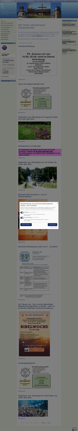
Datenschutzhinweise (46, 208)
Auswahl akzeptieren (26, 224)
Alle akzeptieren (52, 224)
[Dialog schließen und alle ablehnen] (57, 202)
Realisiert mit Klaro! (53, 227)
